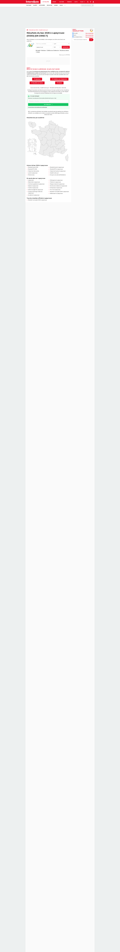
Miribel (38, 52)
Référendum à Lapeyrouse (56, 193)
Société (35, 5)
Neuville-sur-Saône (64, 50)
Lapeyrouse (31, 180)
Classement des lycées (33, 171)
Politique (28, 5)
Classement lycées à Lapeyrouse (57, 171)
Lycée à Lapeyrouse (32, 173)
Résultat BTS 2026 (32, 169)
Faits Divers (42, 5)
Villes (61, 5)
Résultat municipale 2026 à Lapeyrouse (59, 191)
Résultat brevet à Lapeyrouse (57, 167)
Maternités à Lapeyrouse (34, 182)
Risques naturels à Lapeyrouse (57, 184)
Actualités (46, 1)
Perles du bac (31, 175)
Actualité (75, 33)
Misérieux (43, 50)
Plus (81, 1)
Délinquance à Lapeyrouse (56, 180)
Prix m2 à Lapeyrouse (55, 189)
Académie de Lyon (43, 30)
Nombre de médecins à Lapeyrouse (58, 186)
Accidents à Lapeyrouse (33, 195)
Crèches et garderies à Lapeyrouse (36, 184)
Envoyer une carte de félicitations (58, 175)
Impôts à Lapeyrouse (33, 187)
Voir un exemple (89, 33)
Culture (61, 1)
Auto (76, 1)
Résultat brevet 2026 (33, 167)
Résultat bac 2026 (33, 30)
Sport (54, 1)
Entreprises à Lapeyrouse (56, 187)
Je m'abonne (47, 104)
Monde (56, 5)
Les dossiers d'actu (77, 37)
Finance (69, 1)
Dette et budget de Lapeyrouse (35, 189)
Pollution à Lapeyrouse (55, 182)
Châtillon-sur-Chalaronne (53, 50)
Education (49, 5)
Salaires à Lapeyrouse (33, 186)
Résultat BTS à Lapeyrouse (56, 169)
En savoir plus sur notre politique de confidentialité (37, 107)
